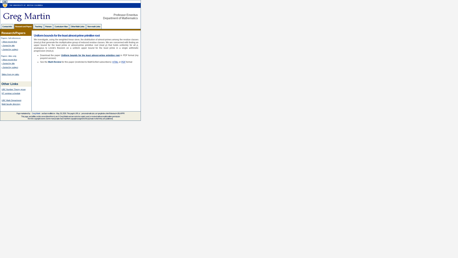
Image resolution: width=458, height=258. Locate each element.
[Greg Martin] (26, 20)
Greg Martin (36, 113)
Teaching (38, 26)
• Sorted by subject (10, 49)
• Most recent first (9, 42)
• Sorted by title (8, 45)
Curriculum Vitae (61, 26)
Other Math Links (78, 26)
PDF (123, 62)
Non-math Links (94, 26)
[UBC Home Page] (4, 2)
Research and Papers (23, 26)
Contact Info (7, 26)
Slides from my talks (10, 74)
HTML (115, 62)
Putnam (48, 26)
